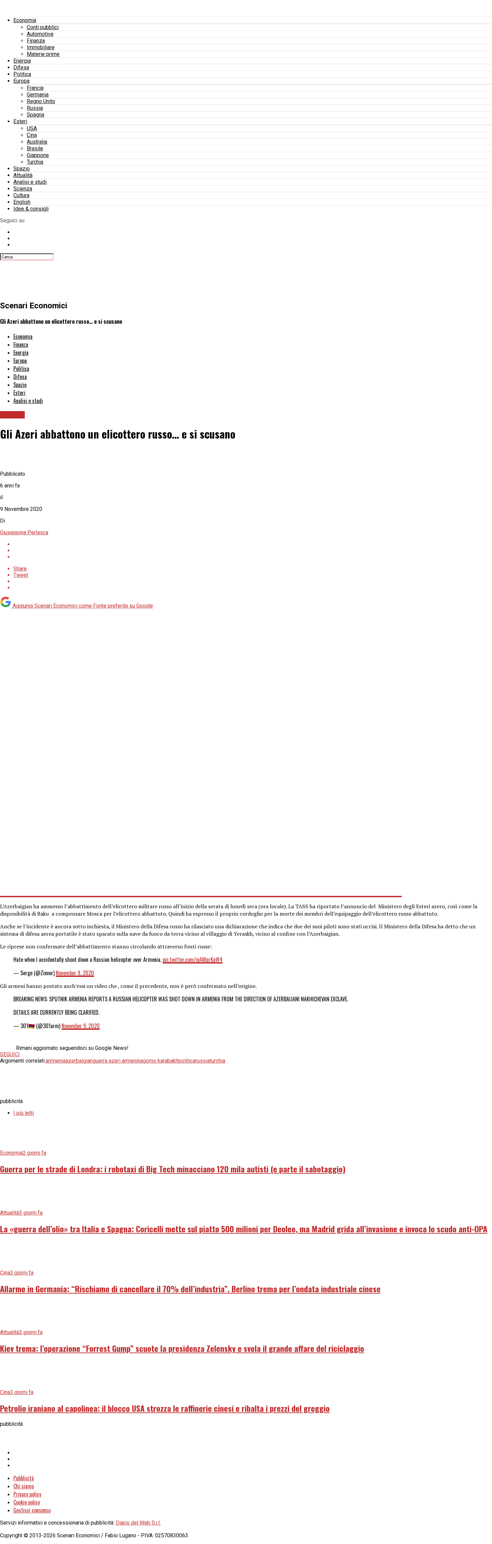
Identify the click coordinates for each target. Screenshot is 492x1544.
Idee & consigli (31, 209)
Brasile (35, 148)
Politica (22, 74)
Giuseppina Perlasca (24, 532)
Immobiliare (41, 47)
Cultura (21, 195)
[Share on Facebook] (252, 544)
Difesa (21, 67)
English (21, 202)
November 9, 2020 (75, 973)
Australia (37, 142)
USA (32, 128)
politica (186, 1061)
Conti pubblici (43, 27)
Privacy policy (27, 1494)
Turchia (35, 162)
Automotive (40, 34)
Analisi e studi (30, 182)
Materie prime (43, 54)
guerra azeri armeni (115, 1061)
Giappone (38, 155)
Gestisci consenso (32, 1510)
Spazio (21, 168)
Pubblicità (23, 1478)
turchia (217, 1061)
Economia (24, 20)
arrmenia (56, 1061)
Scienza (22, 188)
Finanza (36, 40)
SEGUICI (10, 1054)
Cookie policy (26, 1502)
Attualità (22, 175)
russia (202, 1061)
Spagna (35, 114)
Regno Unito (41, 101)
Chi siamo (23, 1486)
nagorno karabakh (158, 1061)
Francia (35, 88)
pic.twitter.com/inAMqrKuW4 (193, 959)
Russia (35, 108)
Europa (21, 81)
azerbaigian (79, 1061)
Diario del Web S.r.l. (138, 1523)
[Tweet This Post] (252, 550)
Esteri (20, 121)
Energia (22, 61)
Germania (38, 94)
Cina (32, 135)
